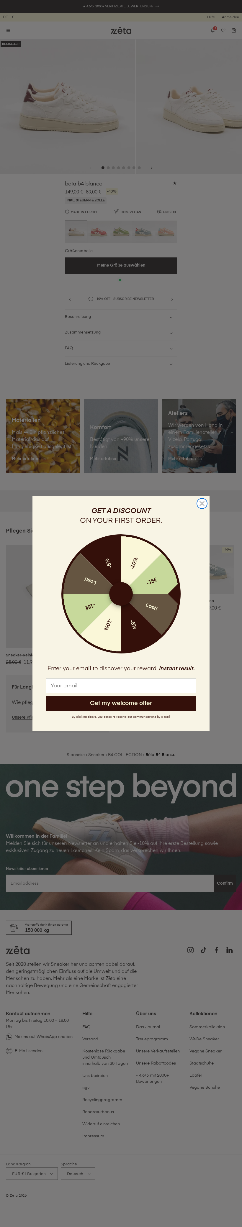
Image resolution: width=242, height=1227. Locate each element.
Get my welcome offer (121, 703)
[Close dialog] (202, 503)
